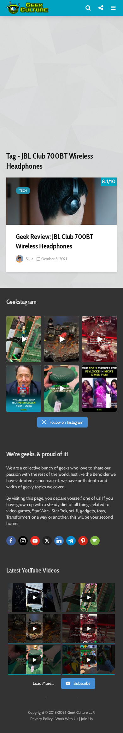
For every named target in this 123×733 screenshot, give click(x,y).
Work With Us (67, 718)
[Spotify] (95, 540)
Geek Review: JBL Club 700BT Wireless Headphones (54, 241)
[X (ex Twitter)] (47, 540)
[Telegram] (71, 540)
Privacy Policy (41, 718)
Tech (23, 191)
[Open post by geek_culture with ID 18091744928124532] (61, 388)
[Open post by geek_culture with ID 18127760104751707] (23, 388)
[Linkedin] (59, 540)
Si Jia (29, 258)
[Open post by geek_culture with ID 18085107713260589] (99, 339)
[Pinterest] (83, 540)
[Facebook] (11, 540)
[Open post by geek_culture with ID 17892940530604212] (23, 339)
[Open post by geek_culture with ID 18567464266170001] (99, 388)
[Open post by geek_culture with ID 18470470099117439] (61, 339)
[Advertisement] (61, 86)
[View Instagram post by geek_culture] (37, 359)
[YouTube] (35, 540)
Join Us (87, 718)
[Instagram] (23, 540)
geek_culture (23, 321)
